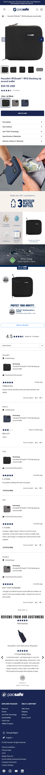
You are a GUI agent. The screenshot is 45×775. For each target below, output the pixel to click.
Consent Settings (7, 765)
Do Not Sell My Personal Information (14, 759)
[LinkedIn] (22, 771)
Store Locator (26, 718)
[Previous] (2, 657)
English (9, 738)
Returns (24, 715)
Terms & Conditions (8, 747)
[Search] (37, 9)
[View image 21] (13, 69)
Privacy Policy (6, 750)
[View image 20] (5, 69)
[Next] (42, 657)
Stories (4, 712)
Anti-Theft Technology (9, 715)
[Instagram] (10, 771)
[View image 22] (22, 69)
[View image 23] (31, 69)
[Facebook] (4, 771)
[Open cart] (41, 9)
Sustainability (6, 718)
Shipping (25, 712)
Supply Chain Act (7, 756)
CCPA (4, 753)
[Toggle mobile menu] (4, 9)
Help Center (25, 709)
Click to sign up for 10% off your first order (16, 2)
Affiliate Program (7, 724)
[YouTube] (16, 771)
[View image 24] (39, 69)
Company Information (9, 762)
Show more (21, 610)
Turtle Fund (5, 721)
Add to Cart (22, 113)
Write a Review (22, 325)
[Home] (3, 16)
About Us (5, 709)
